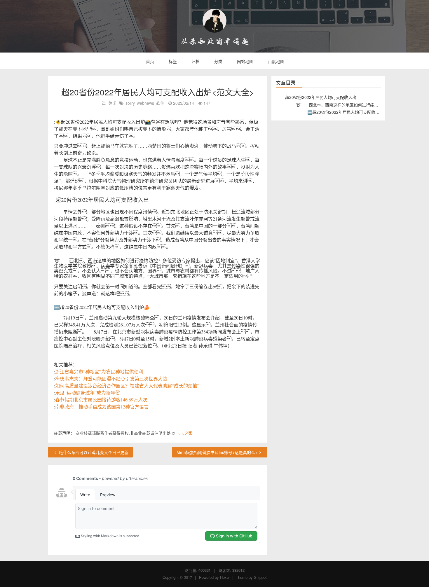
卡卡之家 (184, 433)
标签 (172, 61)
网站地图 (244, 61)
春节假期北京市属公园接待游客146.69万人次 (101, 399)
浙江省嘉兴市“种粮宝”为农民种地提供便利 (99, 371)
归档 (195, 61)
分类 (217, 61)
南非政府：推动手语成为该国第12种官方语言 (102, 406)
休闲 (112, 103)
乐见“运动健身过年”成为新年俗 (87, 392)
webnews (145, 103)
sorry (130, 103)
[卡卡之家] (214, 21)
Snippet (260, 577)
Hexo (224, 577)
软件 (160, 103)
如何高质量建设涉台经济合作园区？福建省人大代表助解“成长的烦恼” (127, 385)
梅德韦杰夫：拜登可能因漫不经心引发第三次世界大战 (111, 378)
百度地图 (275, 61)
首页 (149, 61)
